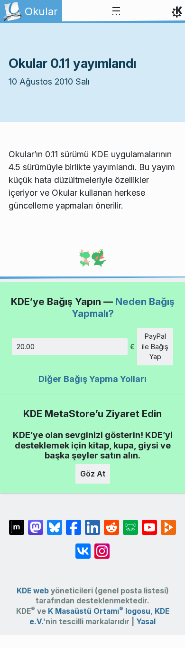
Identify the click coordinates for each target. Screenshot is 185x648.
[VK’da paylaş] (83, 546)
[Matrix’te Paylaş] (16, 522)
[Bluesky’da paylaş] (54, 522)
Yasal (146, 621)
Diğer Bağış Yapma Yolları (92, 379)
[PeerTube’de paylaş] (168, 522)
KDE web (33, 590)
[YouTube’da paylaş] (149, 522)
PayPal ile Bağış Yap (155, 346)
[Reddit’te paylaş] (111, 522)
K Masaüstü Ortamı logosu (99, 611)
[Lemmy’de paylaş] (130, 522)
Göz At (92, 473)
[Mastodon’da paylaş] (35, 522)
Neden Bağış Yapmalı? (123, 307)
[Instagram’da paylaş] (102, 546)
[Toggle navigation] (116, 11)
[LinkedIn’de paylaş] (92, 522)
